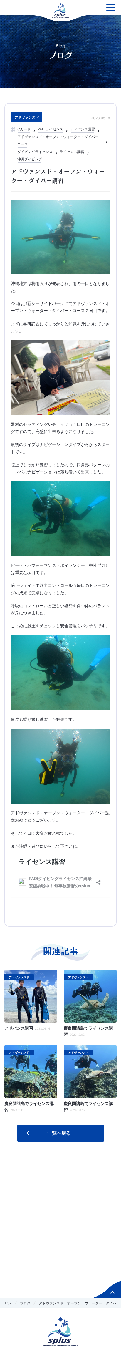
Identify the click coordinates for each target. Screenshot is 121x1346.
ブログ (25, 1303)
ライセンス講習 (72, 152)
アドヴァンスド (26, 117)
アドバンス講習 (82, 129)
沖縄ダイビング (29, 159)
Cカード (24, 129)
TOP (8, 1303)
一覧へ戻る (59, 1133)
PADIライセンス (50, 129)
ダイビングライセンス (35, 152)
